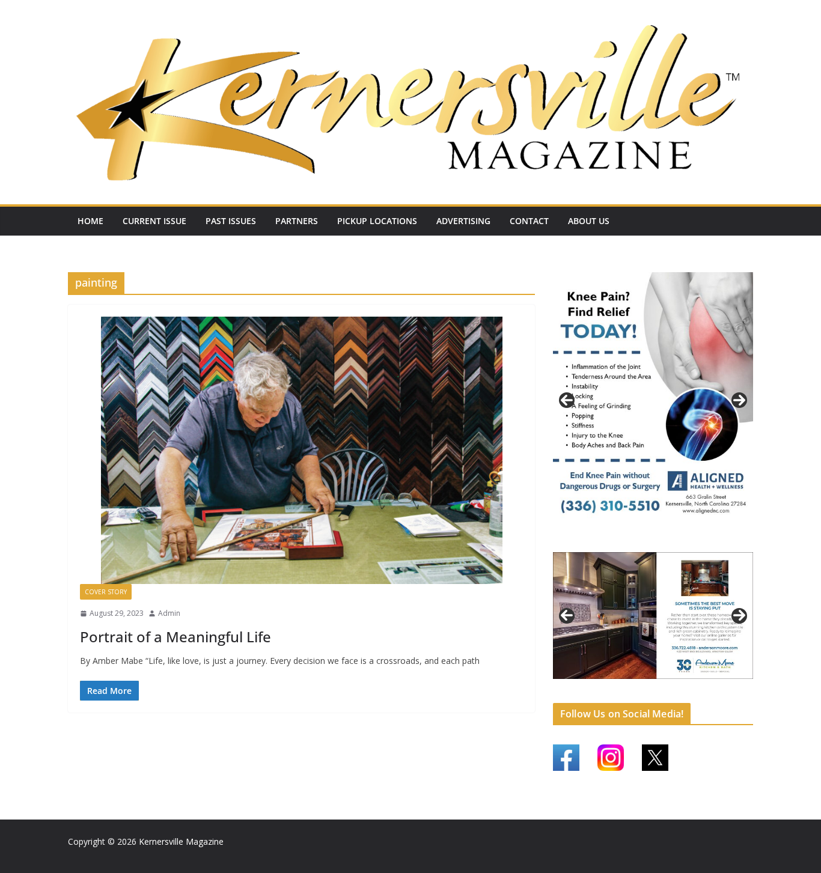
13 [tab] (730, 686)
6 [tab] (632, 685)
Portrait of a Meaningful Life (175, 636)
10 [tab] (688, 686)
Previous (567, 400)
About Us (588, 221)
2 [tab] (646, 541)
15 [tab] (653, 692)
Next (739, 400)
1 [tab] (632, 541)
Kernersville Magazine (181, 841)
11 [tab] (702, 686)
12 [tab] (716, 686)
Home (90, 221)
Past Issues (231, 221)
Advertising (463, 221)
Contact (529, 221)
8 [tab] (660, 685)
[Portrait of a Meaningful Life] (301, 450)
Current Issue (154, 221)
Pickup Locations (377, 221)
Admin (169, 613)
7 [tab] (646, 685)
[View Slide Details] (653, 400)
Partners (296, 221)
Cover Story (106, 592)
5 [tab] (618, 685)
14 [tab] (743, 686)
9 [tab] (674, 685)
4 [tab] (674, 541)
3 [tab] (660, 541)
